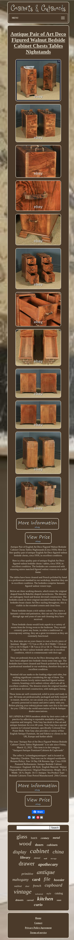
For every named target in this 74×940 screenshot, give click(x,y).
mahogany (20, 879)
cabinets (52, 845)
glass (22, 836)
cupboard (53, 885)
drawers (19, 900)
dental (37, 858)
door (27, 886)
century (45, 838)
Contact (38, 923)
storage (54, 858)
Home (38, 918)
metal (56, 837)
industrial (39, 894)
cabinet (39, 851)
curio (38, 904)
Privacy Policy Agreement (38, 927)
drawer (27, 863)
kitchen (45, 898)
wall (45, 859)
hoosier (59, 880)
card (36, 879)
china (58, 851)
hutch (34, 837)
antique (46, 872)
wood (25, 843)
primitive (27, 873)
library (25, 857)
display (19, 851)
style (49, 893)
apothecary (48, 864)
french (37, 885)
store (59, 900)
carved (30, 900)
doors (39, 845)
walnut (18, 886)
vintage (23, 891)
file (47, 879)
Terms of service (38, 932)
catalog (59, 893)
